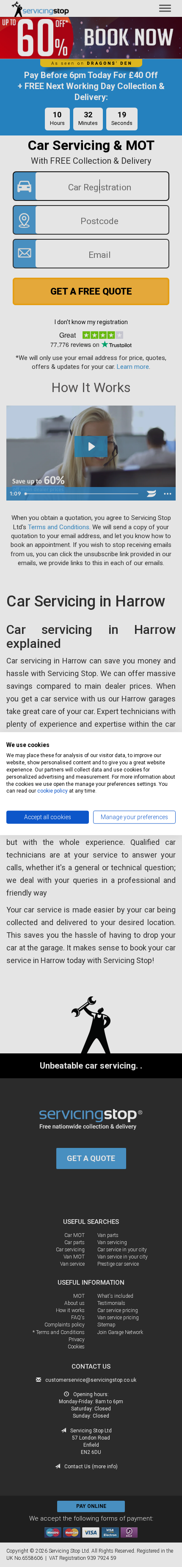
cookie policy (52, 791)
